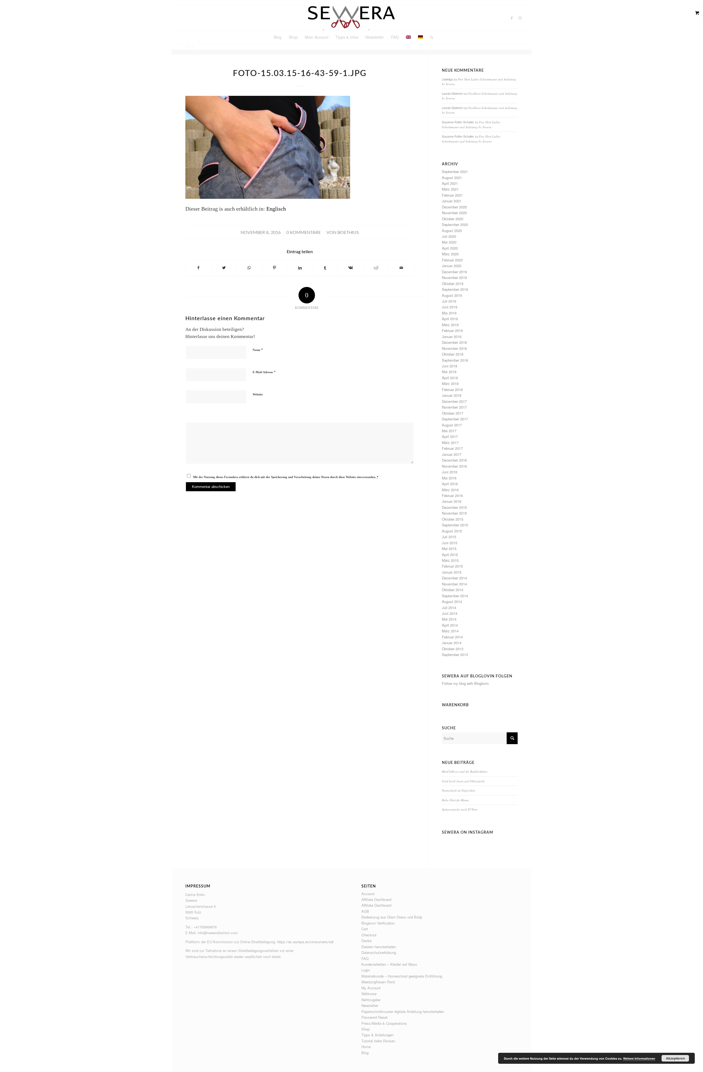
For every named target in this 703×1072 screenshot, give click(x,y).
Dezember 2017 (454, 401)
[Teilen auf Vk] (350, 268)
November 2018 (454, 348)
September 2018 (455, 360)
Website (258, 394)
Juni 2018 (449, 366)
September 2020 (455, 224)
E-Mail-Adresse (264, 372)
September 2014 (455, 595)
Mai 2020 (449, 242)
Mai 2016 (449, 478)
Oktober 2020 (452, 218)
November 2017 (454, 407)
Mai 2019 (449, 313)
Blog (365, 1052)
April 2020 (450, 248)
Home (366, 1046)
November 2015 (454, 513)
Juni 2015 (449, 542)
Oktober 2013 (452, 648)
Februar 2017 (452, 448)
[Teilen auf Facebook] (198, 268)
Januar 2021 (451, 200)
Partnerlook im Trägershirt (458, 790)
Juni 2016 (449, 471)
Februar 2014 (452, 637)
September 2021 (455, 171)
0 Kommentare (303, 232)
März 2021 (450, 189)
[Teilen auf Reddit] (376, 268)
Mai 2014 (449, 619)
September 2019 (455, 289)
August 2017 (452, 425)
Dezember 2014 (454, 577)
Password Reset (374, 1017)
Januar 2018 (451, 395)
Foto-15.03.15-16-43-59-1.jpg (300, 73)
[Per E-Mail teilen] (401, 268)
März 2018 (450, 383)
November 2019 (454, 277)
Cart (364, 928)
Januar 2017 (451, 454)
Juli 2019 (449, 301)
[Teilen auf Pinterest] (274, 268)
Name (258, 350)
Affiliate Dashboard (376, 899)
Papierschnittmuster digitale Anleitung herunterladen (402, 1011)
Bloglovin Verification (378, 923)
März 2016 (450, 489)
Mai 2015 (449, 548)
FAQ (365, 958)
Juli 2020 (449, 236)
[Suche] (429, 37)
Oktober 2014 (452, 589)
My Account (371, 987)
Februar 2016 (452, 495)
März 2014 (450, 630)
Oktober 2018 (452, 354)
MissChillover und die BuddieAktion (464, 771)
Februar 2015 (452, 566)
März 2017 (450, 442)
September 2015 (455, 524)
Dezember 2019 (454, 271)
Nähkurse (368, 993)
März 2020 (450, 253)
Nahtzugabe (370, 999)
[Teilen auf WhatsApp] (249, 268)
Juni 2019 (449, 306)
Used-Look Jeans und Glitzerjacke (463, 781)
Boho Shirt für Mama (455, 800)
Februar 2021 (452, 195)
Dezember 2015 (454, 507)
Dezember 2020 (454, 207)
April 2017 (450, 436)
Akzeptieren (675, 1058)
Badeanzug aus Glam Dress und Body (391, 917)
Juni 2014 (449, 613)
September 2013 (455, 654)
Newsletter (369, 1005)
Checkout (368, 934)
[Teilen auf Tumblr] (325, 268)
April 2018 (450, 377)
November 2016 (454, 466)
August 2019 (452, 295)
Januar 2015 (451, 572)
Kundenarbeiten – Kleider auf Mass (389, 964)
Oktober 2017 (452, 413)
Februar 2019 (452, 330)
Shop (365, 1029)
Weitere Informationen (639, 1058)
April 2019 (450, 318)
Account (368, 893)
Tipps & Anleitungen (377, 1034)
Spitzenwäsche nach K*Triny (460, 809)
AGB (365, 911)
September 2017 (455, 418)
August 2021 (452, 177)
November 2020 (454, 212)
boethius (348, 232)
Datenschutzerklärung (378, 952)
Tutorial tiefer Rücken (378, 1040)
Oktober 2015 (452, 519)
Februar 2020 (452, 260)
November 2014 (454, 584)
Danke (366, 940)
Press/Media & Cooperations (384, 1023)
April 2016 (450, 483)
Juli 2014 (449, 607)
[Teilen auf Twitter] (223, 268)
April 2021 (450, 183)
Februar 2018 (452, 389)
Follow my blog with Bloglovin (465, 683)
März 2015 (450, 560)
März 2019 (450, 324)
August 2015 (452, 531)
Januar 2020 (451, 265)
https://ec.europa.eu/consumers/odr (305, 941)
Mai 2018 (449, 371)
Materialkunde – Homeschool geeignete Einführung (401, 976)
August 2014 (452, 601)
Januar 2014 (451, 642)
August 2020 (452, 230)
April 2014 (450, 625)
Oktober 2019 (452, 283)
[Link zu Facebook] (512, 18)
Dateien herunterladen (378, 946)
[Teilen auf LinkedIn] (299, 268)
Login (365, 970)
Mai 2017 (449, 430)
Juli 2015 (449, 536)
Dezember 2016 (454, 460)
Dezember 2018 (454, 342)
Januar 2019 (451, 336)
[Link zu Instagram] (520, 18)
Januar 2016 (451, 501)
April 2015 (450, 554)
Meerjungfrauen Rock (378, 981)
